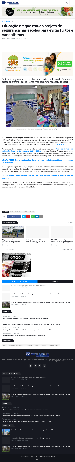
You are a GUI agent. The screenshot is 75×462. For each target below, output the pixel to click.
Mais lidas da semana (19, 281)
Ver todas (70, 222)
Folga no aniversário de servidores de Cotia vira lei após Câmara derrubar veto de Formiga (13, 241)
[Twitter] (24, 216)
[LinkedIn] (37, 216)
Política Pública (54, 345)
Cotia (12, 21)
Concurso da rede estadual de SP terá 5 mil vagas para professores (24, 335)
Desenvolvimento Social (16, 345)
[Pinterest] (28, 216)
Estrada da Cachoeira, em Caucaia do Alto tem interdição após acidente (25, 318)
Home (37, 459)
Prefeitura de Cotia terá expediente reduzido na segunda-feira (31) (32, 430)
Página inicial (6, 21)
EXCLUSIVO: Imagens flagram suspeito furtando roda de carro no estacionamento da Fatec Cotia (62, 241)
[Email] (41, 216)
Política (44, 345)
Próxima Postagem (66, 249)
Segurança (31, 211)
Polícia (37, 345)
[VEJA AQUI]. (59, 144)
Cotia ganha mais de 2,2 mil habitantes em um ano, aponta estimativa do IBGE (35, 241)
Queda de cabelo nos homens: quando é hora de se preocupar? (31, 438)
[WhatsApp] (33, 216)
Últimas (55, 281)
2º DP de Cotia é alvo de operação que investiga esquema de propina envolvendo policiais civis (40, 302)
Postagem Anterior (8, 249)
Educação (24, 211)
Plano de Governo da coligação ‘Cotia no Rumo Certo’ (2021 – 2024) (37, 150)
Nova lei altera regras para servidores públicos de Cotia (28, 286)
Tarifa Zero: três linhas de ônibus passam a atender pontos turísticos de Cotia (35, 294)
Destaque (17, 211)
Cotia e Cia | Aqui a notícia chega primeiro (42, 456)
